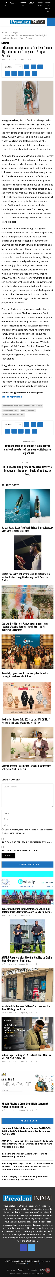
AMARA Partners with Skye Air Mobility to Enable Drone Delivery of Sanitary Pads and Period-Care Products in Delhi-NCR (27, 1144)
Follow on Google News (48, 7)
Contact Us (23, 4)
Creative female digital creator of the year (22, 406)
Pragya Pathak (27, 410)
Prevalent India (10, 59)
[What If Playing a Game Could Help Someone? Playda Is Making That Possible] (27, 1082)
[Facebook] (23, 1247)
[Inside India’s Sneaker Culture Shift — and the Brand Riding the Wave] (27, 985)
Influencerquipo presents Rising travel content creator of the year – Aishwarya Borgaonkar (27, 449)
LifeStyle (5, 43)
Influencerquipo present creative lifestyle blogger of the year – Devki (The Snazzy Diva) (27, 470)
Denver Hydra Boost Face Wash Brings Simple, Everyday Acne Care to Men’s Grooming (27, 529)
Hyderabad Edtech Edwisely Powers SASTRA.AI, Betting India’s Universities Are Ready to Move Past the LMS (26, 1131)
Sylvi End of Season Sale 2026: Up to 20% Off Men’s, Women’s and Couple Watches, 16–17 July (26, 721)
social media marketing (13, 415)
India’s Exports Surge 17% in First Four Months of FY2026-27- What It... (26, 1056)
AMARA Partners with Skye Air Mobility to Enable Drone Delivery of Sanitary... (27, 959)
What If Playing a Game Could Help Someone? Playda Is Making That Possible (25, 1178)
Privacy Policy (39, 4)
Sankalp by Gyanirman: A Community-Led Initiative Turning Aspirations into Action (25, 674)
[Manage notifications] (47, 1270)
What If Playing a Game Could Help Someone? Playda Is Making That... (25, 1105)
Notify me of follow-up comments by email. (27, 842)
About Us (4, 4)
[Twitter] (31, 1247)
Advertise (13, 3)
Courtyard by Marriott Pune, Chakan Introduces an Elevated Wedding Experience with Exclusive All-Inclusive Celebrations (25, 627)
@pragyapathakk (12, 397)
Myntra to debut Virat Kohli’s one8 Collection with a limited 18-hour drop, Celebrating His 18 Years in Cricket (26, 577)
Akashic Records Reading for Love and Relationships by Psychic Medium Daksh (26, 767)
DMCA (31, 3)
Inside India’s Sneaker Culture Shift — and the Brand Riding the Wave (26, 1007)
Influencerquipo (10, 410)
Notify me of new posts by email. (21, 850)
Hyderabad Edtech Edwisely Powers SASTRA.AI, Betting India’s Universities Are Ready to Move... (27, 910)
